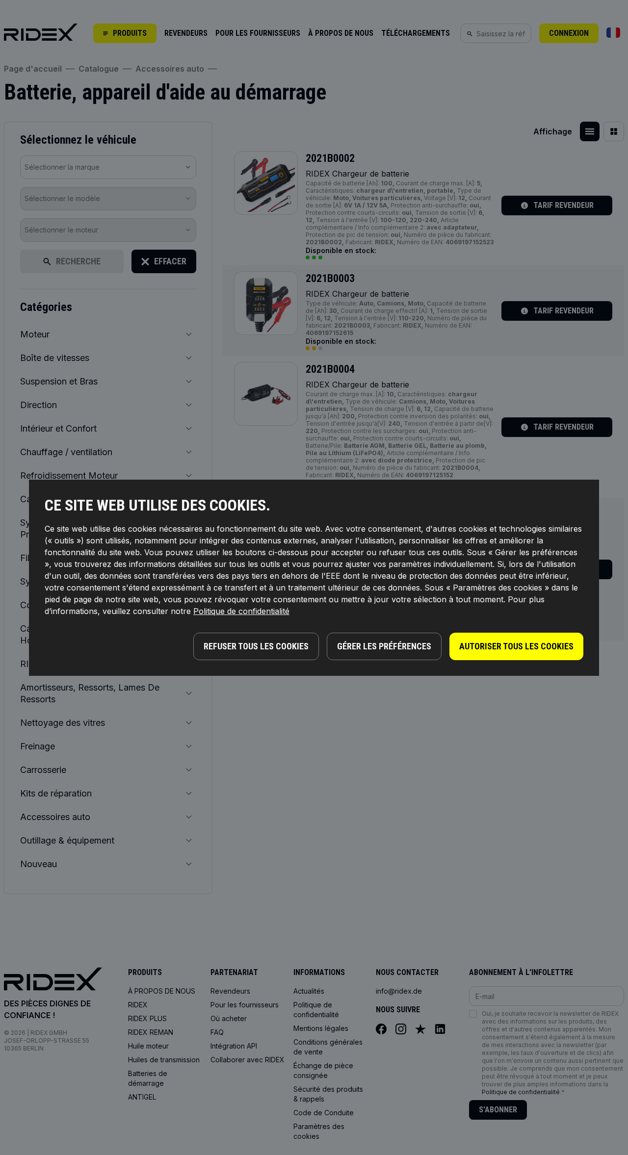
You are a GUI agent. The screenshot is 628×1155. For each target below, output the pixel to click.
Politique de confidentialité (241, 611)
